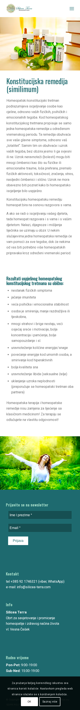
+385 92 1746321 (24, 581)
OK (29, 701)
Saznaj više (49, 701)
